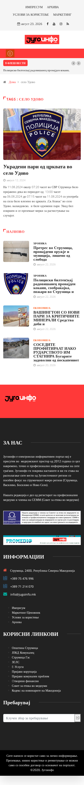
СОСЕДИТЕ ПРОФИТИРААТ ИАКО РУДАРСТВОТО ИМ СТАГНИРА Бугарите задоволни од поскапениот (56, 352)
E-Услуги (18, 667)
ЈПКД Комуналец (23, 652)
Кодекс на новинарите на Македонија (36, 690)
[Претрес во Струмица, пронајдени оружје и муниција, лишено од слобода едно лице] (16, 251)
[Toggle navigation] (10, 53)
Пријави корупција (24, 671)
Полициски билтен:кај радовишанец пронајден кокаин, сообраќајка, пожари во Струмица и (54, 285)
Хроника (40, 243)
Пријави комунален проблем (30, 676)
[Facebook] (47, 24)
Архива (17, 622)
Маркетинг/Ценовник (26, 612)
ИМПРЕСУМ (34, 7)
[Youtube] (54, 24)
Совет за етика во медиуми (29, 686)
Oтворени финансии (25, 681)
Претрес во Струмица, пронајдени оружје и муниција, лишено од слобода (53, 253)
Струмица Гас (21, 657)
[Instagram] (61, 24)
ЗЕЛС (15, 662)
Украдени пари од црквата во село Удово (37, 169)
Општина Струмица (25, 648)
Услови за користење (25, 617)
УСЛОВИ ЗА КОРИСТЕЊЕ (31, 14)
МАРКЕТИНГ (62, 14)
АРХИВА (53, 7)
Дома (12, 82)
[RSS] (68, 24)
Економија (41, 308)
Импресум (18, 608)
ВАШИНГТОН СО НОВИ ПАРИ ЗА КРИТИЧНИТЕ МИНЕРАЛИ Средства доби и (56, 318)
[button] (73, 63)
